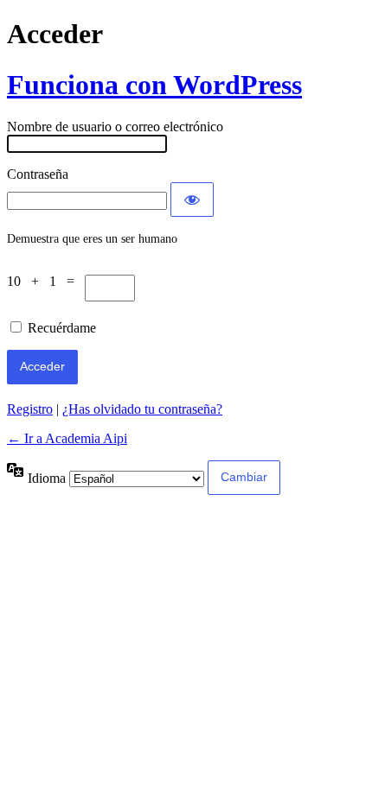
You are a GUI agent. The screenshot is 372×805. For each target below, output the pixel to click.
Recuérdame (62, 327)
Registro (30, 409)
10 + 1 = (46, 281)
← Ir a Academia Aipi (67, 438)
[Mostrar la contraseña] (192, 199)
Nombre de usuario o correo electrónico (115, 126)
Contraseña (37, 174)
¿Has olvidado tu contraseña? (142, 409)
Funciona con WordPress (154, 84)
